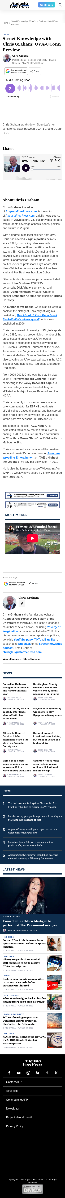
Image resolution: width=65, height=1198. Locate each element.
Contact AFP (14, 1081)
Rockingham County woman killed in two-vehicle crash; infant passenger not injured (23, 982)
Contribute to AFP (17, 1099)
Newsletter (12, 1108)
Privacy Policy (15, 1126)
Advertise (12, 1090)
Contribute (46, 4)
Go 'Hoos (9, 937)
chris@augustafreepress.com (22, 652)
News (7, 35)
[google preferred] (16, 71)
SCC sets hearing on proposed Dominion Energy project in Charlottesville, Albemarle (20, 1021)
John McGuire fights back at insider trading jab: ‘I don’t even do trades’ (24, 1000)
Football (9, 956)
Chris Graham (14, 698)
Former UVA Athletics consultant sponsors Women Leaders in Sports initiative (24, 944)
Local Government (14, 1014)
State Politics (11, 995)
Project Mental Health (19, 1117)
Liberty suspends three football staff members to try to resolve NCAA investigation (21, 963)
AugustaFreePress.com (21, 211)
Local (7, 976)
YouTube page (23, 639)
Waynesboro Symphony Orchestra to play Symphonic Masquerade (47, 712)
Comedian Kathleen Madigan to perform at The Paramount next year (31, 923)
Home (5, 23)
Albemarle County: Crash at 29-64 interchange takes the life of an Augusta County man (15, 740)
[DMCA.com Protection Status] (32, 1189)
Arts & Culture (12, 917)
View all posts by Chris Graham (21, 659)
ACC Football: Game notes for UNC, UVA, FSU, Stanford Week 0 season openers (24, 1040)
